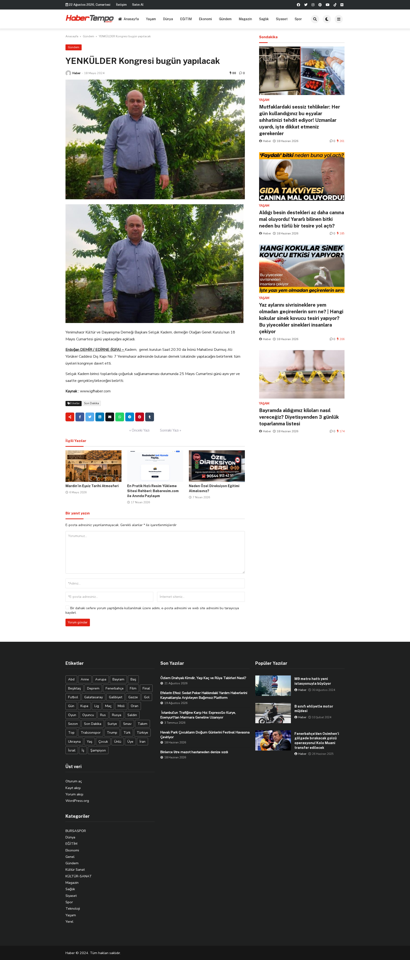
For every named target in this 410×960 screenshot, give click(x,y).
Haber (76, 73)
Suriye (112, 723)
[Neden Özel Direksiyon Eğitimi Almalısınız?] (217, 466)
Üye (130, 741)
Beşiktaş (74, 688)
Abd (71, 679)
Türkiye (142, 732)
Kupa (84, 705)
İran (142, 741)
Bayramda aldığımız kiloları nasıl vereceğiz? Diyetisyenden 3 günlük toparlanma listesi (299, 417)
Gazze (133, 697)
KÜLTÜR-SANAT (78, 876)
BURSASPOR (75, 830)
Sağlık (264, 19)
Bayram (118, 679)
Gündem (225, 19)
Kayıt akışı (73, 787)
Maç (108, 705)
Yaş (89, 741)
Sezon (73, 723)
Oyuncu (88, 715)
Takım (142, 723)
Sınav (127, 723)
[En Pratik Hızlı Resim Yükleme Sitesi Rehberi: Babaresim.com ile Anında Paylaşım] (155, 466)
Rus (103, 715)
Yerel (69, 921)
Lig (96, 705)
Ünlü (117, 741)
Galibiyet (115, 697)
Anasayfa (131, 19)
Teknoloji (72, 908)
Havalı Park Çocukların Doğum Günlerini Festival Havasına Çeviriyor (205, 734)
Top (71, 732)
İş (83, 750)
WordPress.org (77, 800)
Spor (298, 19)
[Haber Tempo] (90, 18)
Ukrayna (74, 741)
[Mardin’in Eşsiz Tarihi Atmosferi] (93, 466)
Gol (146, 697)
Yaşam (151, 19)
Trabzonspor (91, 732)
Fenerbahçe (115, 688)
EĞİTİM (186, 19)
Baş (133, 679)
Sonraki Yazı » (170, 430)
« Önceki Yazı (139, 430)
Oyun (72, 715)
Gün (71, 705)
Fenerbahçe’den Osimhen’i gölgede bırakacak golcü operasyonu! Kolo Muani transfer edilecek (316, 741)
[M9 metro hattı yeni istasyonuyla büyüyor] (273, 685)
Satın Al (138, 4)
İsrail (71, 750)
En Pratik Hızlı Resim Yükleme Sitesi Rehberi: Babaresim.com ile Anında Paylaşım (153, 491)
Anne (85, 679)
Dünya (168, 19)
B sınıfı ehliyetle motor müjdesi (313, 708)
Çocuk (103, 741)
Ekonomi (205, 19)
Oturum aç (73, 781)
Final (146, 688)
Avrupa (100, 679)
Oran (134, 705)
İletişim (121, 4)
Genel (70, 856)
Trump (112, 732)
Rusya (116, 715)
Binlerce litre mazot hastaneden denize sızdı (194, 752)
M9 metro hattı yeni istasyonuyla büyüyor (312, 681)
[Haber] (68, 73)
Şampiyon (98, 750)
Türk (126, 732)
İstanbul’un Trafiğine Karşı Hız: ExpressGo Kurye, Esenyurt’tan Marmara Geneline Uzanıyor (198, 715)
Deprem (93, 688)
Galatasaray (93, 697)
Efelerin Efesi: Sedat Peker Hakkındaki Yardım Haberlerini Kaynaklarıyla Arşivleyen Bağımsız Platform (203, 695)
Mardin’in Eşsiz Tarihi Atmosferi (92, 486)
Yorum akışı (74, 794)
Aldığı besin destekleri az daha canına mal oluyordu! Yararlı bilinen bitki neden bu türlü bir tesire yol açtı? (301, 219)
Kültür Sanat (75, 869)
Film (133, 688)
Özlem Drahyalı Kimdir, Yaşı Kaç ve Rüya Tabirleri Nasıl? (203, 677)
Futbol (73, 697)
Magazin (245, 19)
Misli (121, 705)
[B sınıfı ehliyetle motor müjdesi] (273, 713)
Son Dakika (91, 403)
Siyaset (282, 19)
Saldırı (132, 715)
